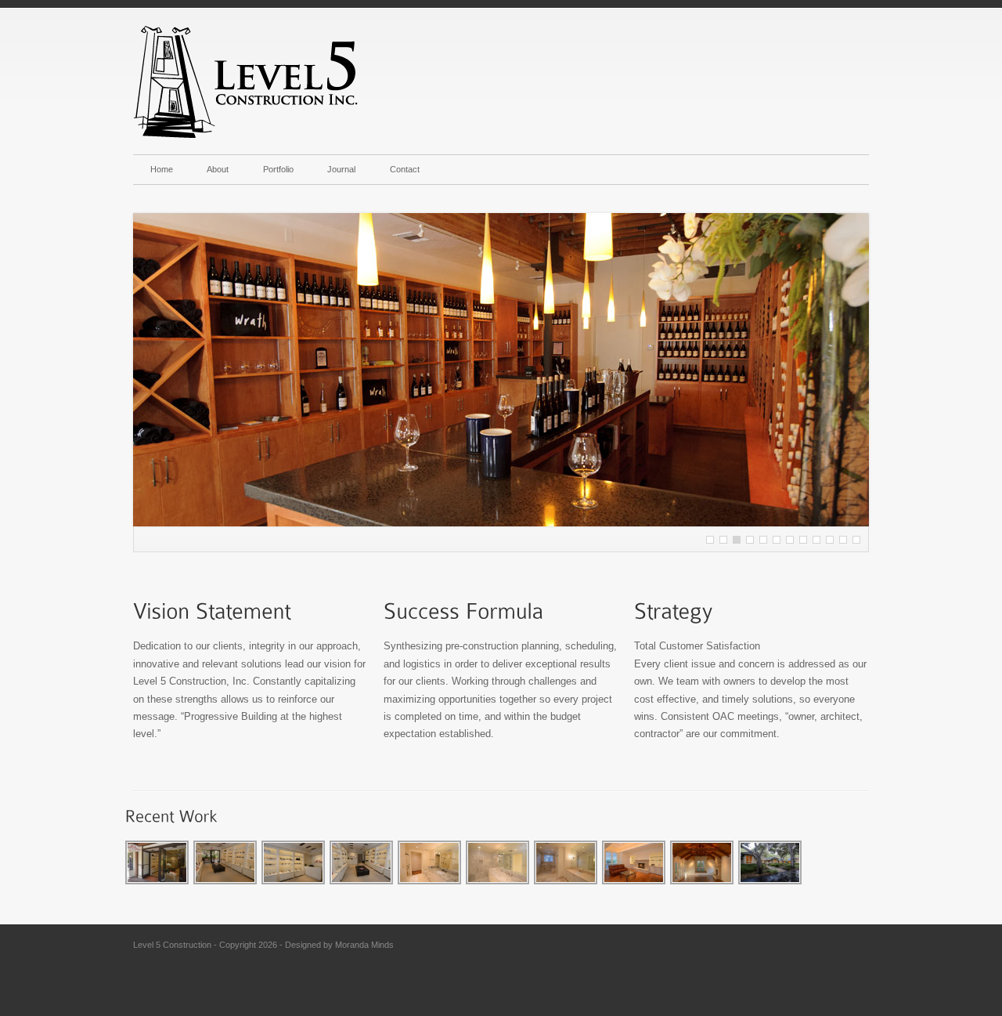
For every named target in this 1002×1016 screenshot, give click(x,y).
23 (856, 540)
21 (843, 540)
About (218, 169)
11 (776, 540)
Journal (341, 169)
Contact (405, 169)
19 (830, 540)
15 (803, 540)
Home (161, 169)
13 (790, 540)
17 (816, 540)
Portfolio (278, 169)
